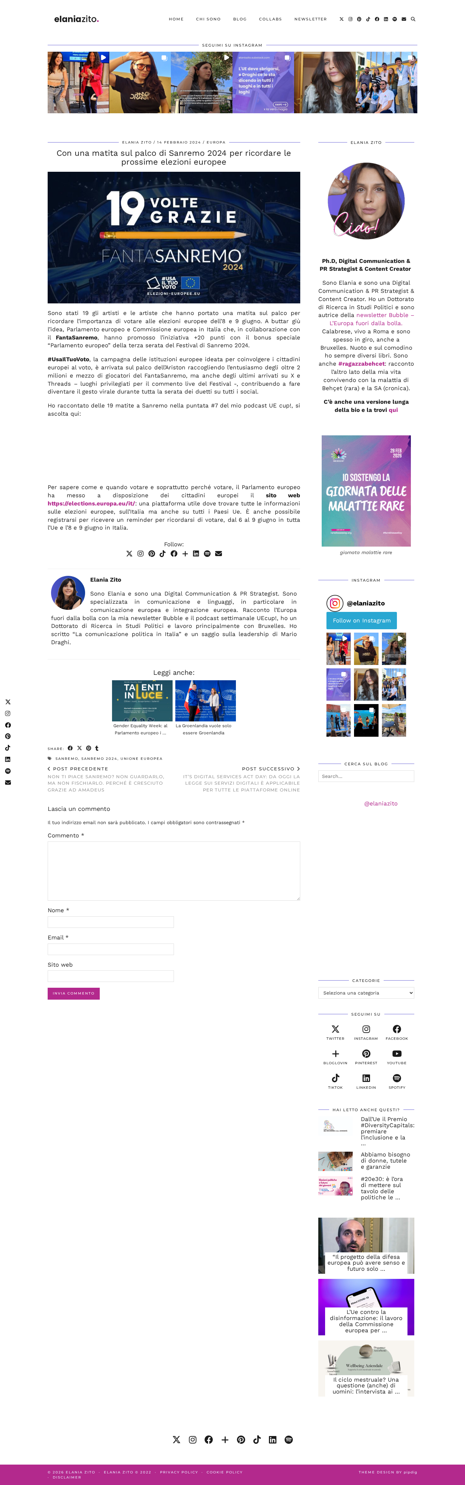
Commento (66, 835)
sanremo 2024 (99, 758)
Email (58, 937)
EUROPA (216, 142)
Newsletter (310, 19)
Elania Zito (137, 142)
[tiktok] (257, 1440)
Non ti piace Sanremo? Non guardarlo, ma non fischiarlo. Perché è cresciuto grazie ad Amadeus (106, 779)
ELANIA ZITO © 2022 (127, 1472)
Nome (58, 910)
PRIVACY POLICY (179, 1472)
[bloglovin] (225, 1440)
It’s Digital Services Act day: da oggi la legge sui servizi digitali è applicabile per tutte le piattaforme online (241, 779)
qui (393, 409)
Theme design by (388, 1472)
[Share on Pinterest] (89, 748)
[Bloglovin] (185, 554)
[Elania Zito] (76, 19)
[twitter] (176, 1440)
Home (176, 19)
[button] (78, 82)
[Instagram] (351, 19)
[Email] (404, 19)
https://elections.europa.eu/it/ (91, 503)
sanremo (66, 758)
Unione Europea (142, 758)
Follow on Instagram (362, 620)
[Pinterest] (359, 19)
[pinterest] (241, 1440)
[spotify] (289, 1440)
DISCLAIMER (67, 1477)
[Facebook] (377, 19)
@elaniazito (381, 803)
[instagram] (192, 1440)
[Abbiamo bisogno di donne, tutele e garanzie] (335, 1161)
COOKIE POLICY (225, 1472)
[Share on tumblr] (97, 748)
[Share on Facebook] (70, 748)
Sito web (60, 964)
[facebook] (209, 1440)
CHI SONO (208, 19)
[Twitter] (341, 19)
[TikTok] (368, 19)
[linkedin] (272, 1440)
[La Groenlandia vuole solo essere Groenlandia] (205, 701)
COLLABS (270, 19)
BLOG (240, 19)
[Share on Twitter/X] (79, 748)
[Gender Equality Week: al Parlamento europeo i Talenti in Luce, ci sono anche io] (142, 701)
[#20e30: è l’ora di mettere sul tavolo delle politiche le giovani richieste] (335, 1186)
